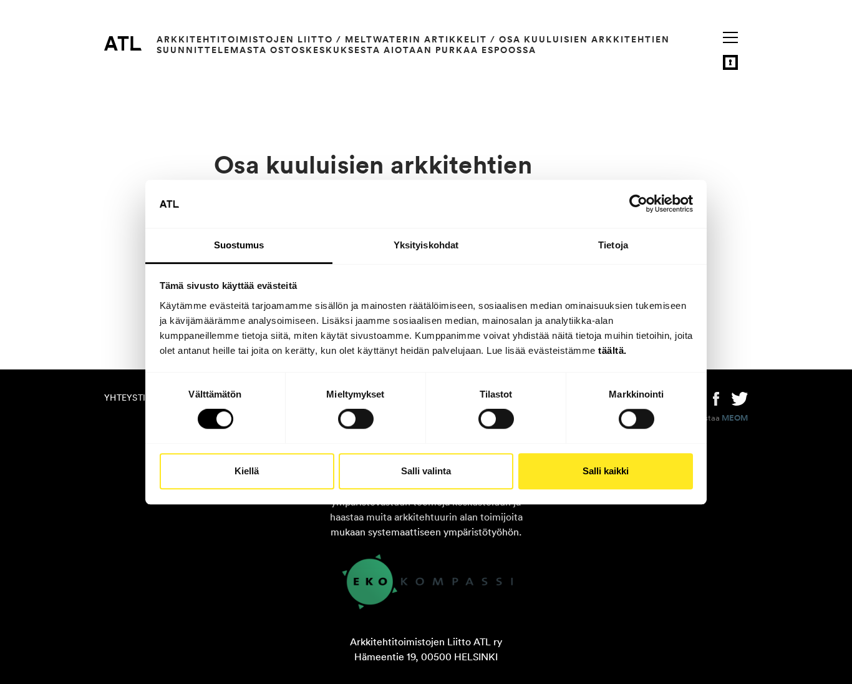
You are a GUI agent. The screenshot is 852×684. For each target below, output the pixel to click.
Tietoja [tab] (613, 245)
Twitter (740, 397)
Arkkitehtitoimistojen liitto (245, 39)
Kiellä (247, 471)
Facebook (716, 397)
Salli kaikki (606, 471)
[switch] (356, 419)
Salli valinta (426, 471)
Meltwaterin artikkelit (416, 39)
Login (730, 62)
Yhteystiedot (136, 397)
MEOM (735, 418)
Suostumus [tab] (239, 245)
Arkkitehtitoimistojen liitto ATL (123, 43)
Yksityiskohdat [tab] (426, 245)
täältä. (612, 350)
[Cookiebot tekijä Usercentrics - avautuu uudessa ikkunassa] (638, 204)
